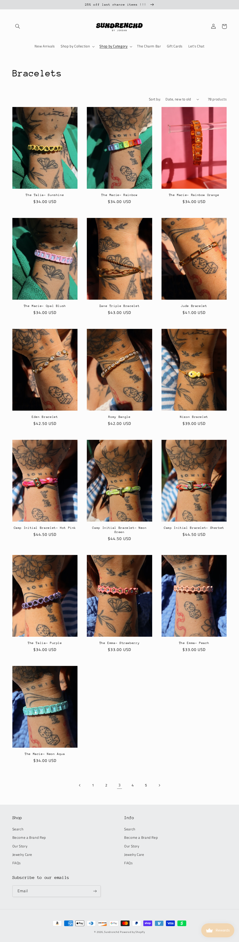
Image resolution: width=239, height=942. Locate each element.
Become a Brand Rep (29, 837)
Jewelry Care (22, 854)
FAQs (16, 863)
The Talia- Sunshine (45, 195)
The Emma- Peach (194, 643)
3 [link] (119, 785)
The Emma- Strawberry (119, 643)
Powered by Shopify (132, 932)
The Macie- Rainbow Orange (194, 195)
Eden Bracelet (45, 417)
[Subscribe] (94, 891)
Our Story (20, 846)
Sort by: (155, 99)
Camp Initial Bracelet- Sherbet (194, 528)
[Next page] (159, 785)
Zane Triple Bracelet (119, 306)
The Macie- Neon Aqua (45, 754)
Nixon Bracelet (194, 417)
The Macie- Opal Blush (45, 306)
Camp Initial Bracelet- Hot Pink (45, 528)
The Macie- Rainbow (119, 195)
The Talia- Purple (45, 643)
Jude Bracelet (194, 306)
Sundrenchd (111, 932)
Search (18, 829)
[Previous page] (79, 785)
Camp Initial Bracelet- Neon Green (119, 530)
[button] (17, 26)
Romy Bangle (119, 417)
